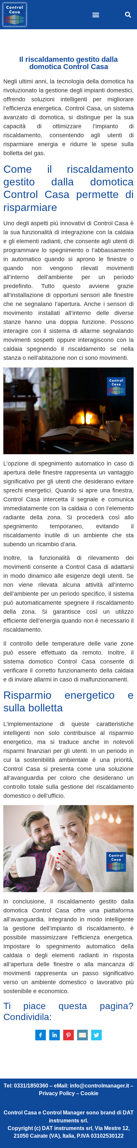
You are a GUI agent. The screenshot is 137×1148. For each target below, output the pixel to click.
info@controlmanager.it (99, 1086)
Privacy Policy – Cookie (68, 1093)
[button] (95, 14)
